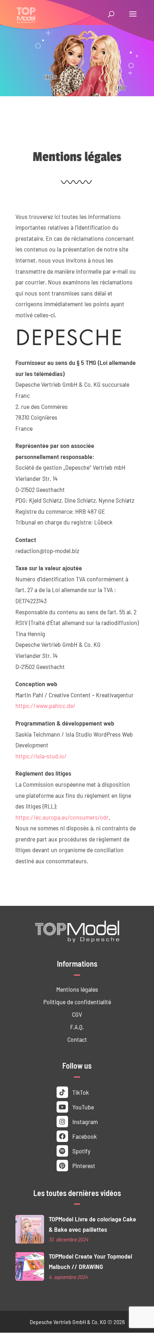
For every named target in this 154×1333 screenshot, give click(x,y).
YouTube (82, 1107)
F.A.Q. (77, 1026)
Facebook (84, 1136)
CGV (77, 1014)
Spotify (80, 1151)
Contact (77, 1039)
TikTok (80, 1092)
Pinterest (83, 1165)
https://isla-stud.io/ (41, 756)
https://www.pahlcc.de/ (45, 705)
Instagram (84, 1121)
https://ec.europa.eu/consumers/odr (62, 817)
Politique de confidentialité (77, 1001)
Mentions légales (77, 989)
